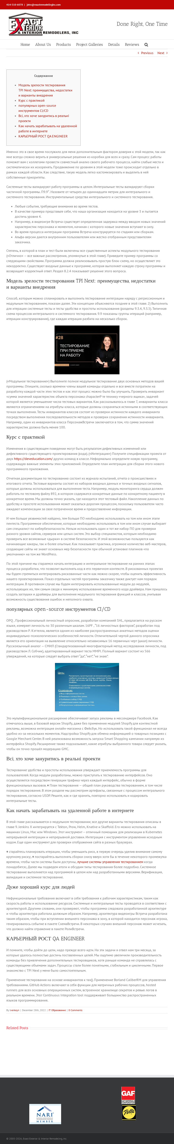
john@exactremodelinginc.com (43, 4)
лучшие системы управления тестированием (110, 862)
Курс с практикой (31, 100)
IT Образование (57, 1010)
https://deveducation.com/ (33, 459)
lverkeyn (14, 1010)
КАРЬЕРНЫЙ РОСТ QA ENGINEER (43, 136)
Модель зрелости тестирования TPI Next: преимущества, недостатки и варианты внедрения (45, 90)
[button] (146, 44)
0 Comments (75, 1010)
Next (160, 53)
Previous (147, 53)
